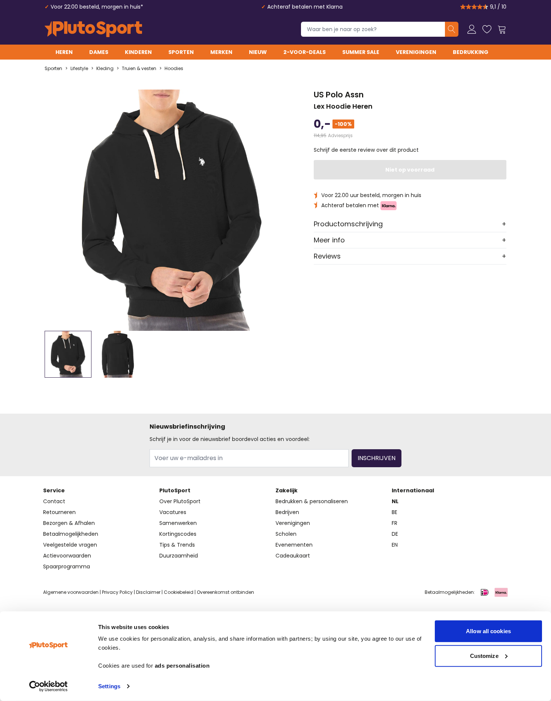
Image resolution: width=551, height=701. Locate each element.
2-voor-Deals (304, 52)
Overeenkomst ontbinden (225, 592)
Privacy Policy (117, 592)
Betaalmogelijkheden (70, 534)
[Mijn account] (471, 29)
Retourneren (59, 512)
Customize (484, 655)
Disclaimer (148, 592)
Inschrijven (376, 458)
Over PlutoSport (180, 501)
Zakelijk (287, 490)
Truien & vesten (139, 69)
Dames (98, 52)
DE (395, 534)
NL (395, 501)
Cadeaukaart (293, 555)
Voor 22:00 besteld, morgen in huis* (97, 6)
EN (395, 545)
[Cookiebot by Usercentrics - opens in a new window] (48, 686)
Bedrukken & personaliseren (312, 501)
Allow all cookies (488, 631)
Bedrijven (287, 512)
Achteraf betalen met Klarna (305, 6)
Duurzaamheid (178, 555)
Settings (109, 686)
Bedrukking (470, 52)
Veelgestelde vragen (70, 545)
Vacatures (172, 512)
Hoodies (174, 69)
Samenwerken (178, 523)
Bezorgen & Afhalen (69, 523)
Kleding (105, 69)
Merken (221, 52)
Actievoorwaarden (67, 555)
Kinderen (138, 52)
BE (394, 512)
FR (394, 523)
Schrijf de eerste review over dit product (366, 150)
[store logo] (93, 29)
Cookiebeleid (178, 592)
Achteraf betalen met (350, 205)
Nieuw (258, 52)
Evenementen (294, 545)
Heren (64, 52)
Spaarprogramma (66, 566)
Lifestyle (79, 69)
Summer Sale (360, 52)
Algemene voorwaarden (71, 592)
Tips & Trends (177, 545)
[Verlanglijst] (486, 29)
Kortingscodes (177, 534)
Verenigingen (416, 52)
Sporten (181, 52)
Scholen (286, 534)
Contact (54, 501)
